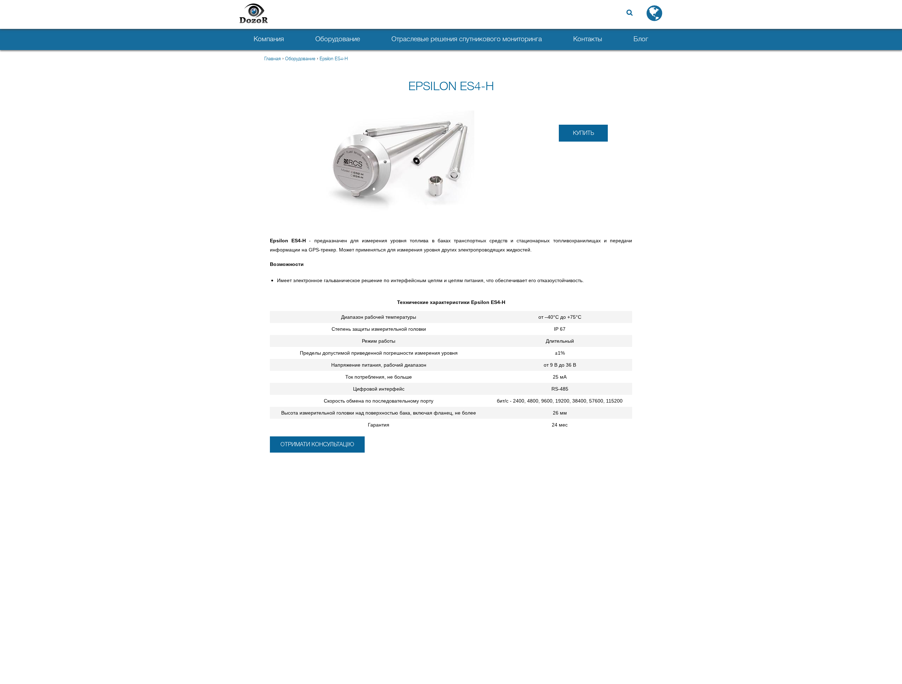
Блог (641, 39)
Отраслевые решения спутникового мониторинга (466, 39)
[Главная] (254, 14)
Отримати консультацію (317, 444)
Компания (269, 39)
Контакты (587, 39)
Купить (583, 133)
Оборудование (337, 39)
